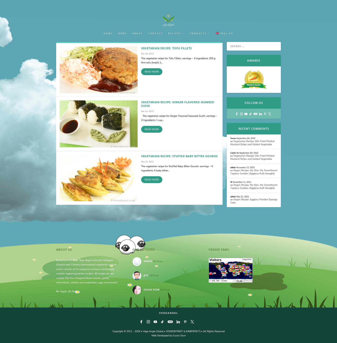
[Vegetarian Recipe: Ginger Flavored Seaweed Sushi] (99, 123)
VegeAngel (168, 313)
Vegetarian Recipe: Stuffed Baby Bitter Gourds (179, 156)
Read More (152, 71)
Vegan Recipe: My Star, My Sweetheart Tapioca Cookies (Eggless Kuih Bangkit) (253, 172)
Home (108, 33)
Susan (233, 138)
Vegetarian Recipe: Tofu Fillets (166, 48)
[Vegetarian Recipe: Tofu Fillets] (99, 70)
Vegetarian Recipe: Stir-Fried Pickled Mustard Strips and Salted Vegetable (252, 143)
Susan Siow (179, 335)
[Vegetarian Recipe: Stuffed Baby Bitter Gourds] (99, 177)
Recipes (174, 33)
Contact (155, 33)
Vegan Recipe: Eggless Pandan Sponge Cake (253, 201)
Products (198, 33)
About (137, 33)
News (122, 33)
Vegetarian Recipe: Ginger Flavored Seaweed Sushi (177, 104)
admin (233, 167)
